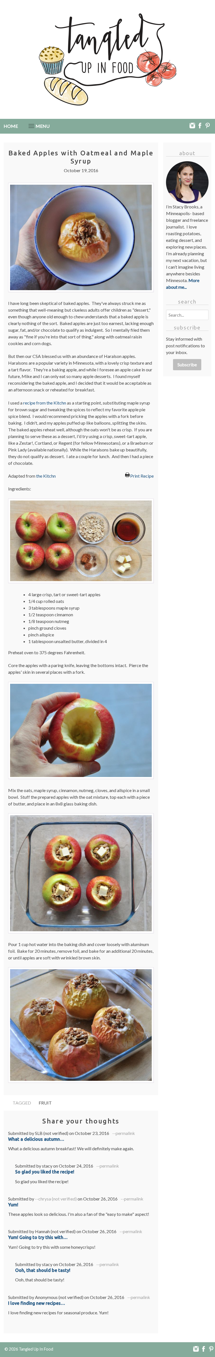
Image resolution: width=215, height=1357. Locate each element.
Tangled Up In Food (36, 1349)
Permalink (125, 1133)
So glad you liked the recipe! (44, 1171)
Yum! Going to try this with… (38, 1237)
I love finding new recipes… (36, 1303)
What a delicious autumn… (36, 1139)
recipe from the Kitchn (44, 402)
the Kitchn (46, 475)
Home (11, 126)
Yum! (13, 1204)
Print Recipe (142, 475)
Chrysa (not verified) (57, 1198)
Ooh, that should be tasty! (42, 1270)
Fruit (45, 1102)
